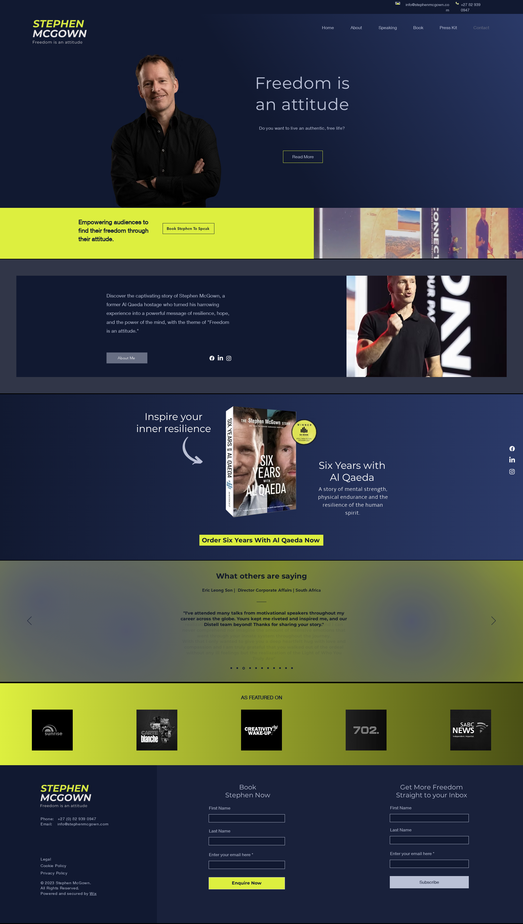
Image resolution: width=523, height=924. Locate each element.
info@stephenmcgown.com (82, 824)
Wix (93, 893)
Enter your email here (230, 854)
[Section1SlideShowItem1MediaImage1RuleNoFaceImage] (243, 668)
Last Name (219, 831)
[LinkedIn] (512, 460)
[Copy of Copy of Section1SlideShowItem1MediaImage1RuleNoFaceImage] (268, 668)
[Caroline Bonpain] (231, 668)
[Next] (493, 621)
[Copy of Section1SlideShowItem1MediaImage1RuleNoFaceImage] (261, 668)
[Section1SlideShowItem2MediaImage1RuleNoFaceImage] (249, 668)
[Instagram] (512, 471)
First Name (219, 808)
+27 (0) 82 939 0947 (77, 818)
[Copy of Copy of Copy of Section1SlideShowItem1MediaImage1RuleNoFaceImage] (274, 668)
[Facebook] (512, 448)
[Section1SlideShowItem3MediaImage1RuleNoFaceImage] (255, 668)
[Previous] (29, 621)
